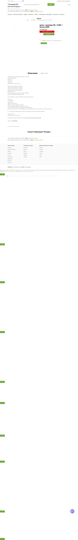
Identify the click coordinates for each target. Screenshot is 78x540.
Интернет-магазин (17, 14)
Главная (10, 14)
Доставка (30, 14)
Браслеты (26, 147)
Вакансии (55, 14)
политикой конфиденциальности (27, 171)
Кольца (41, 147)
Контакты (61, 14)
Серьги (41, 153)
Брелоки (25, 149)
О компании (42, 14)
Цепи (39, 18)
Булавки (25, 153)
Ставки (36, 14)
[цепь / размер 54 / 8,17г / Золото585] (69, 25)
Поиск (50, 4)
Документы (49, 14)
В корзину (48, 34)
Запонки (25, 157)
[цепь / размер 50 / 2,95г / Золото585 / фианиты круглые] (68, 25)
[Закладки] (13, 25)
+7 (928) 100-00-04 (18, 1)
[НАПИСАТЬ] (72, 512)
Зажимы (25, 155)
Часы (41, 157)
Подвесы (41, 151)
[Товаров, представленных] (75, 531)
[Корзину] (68, 5)
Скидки (25, 14)
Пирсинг (41, 149)
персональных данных (9, 171)
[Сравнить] (13, 27)
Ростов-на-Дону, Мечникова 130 (34, 117)
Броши (25, 151)
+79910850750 (14, 120)
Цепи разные (33, 20)
